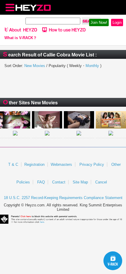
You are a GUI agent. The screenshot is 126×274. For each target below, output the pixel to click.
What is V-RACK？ (20, 38)
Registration (34, 164)
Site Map (80, 182)
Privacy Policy (91, 164)
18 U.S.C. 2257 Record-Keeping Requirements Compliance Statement (63, 198)
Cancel (101, 182)
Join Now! (99, 22)
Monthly (92, 66)
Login (117, 22)
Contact (58, 182)
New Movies (34, 66)
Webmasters (61, 164)
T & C (13, 164)
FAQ (41, 182)
